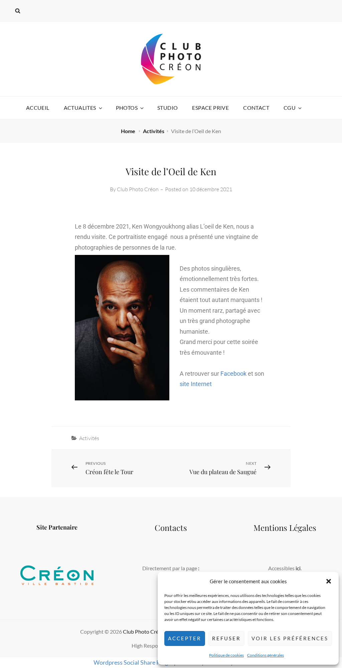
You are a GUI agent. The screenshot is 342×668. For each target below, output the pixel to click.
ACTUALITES (80, 107)
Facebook (233, 373)
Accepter (184, 638)
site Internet (196, 383)
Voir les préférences (289, 638)
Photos (127, 107)
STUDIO (167, 107)
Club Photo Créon (138, 189)
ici (298, 568)
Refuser (226, 638)
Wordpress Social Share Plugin (134, 662)
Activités (153, 131)
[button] (328, 581)
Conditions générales (265, 655)
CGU (290, 107)
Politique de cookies (226, 655)
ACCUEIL (37, 107)
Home (128, 131)
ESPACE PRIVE (210, 107)
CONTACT (256, 107)
